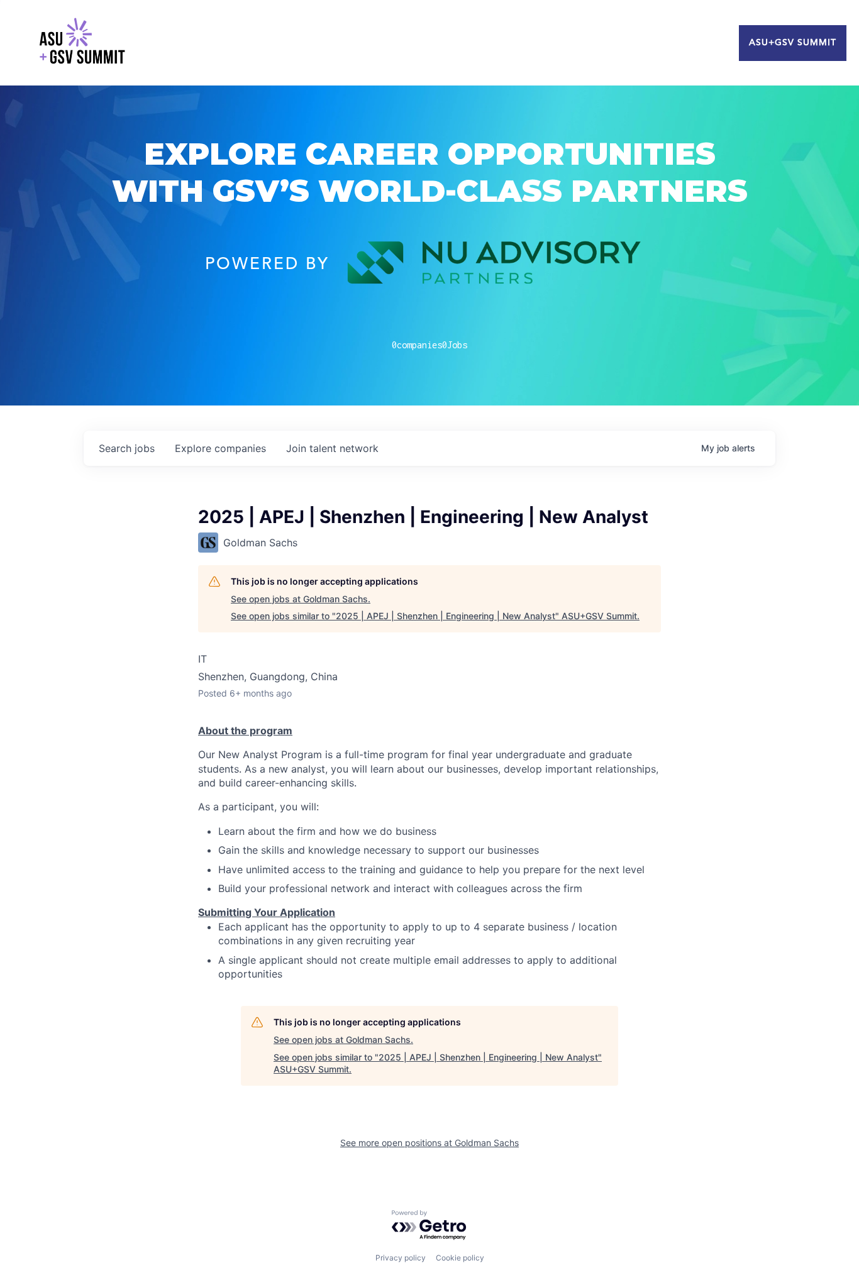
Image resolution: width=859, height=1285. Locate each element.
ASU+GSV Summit (792, 42)
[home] (82, 43)
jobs (127, 448)
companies (220, 448)
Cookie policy (460, 1257)
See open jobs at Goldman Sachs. (300, 598)
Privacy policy (400, 1257)
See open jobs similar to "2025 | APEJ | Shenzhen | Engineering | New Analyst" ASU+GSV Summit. (435, 615)
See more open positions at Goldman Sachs (429, 1142)
